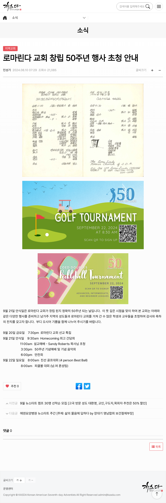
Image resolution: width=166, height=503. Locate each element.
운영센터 (8, 488)
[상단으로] (157, 494)
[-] (159, 70)
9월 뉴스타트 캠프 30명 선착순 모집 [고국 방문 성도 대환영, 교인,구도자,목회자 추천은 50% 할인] (83, 403)
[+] (152, 70)
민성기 (7, 70)
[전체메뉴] (159, 6)
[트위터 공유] (87, 386)
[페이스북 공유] (79, 386)
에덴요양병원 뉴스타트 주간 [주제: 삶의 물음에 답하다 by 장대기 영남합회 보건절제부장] (77, 413)
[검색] (148, 6)
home (5, 18)
